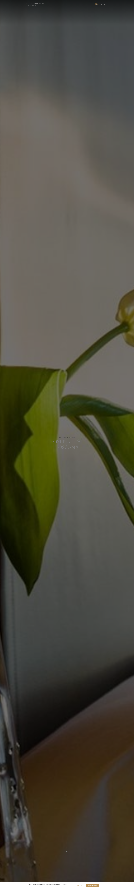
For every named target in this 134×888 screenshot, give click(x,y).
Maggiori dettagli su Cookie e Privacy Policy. (47, 886)
